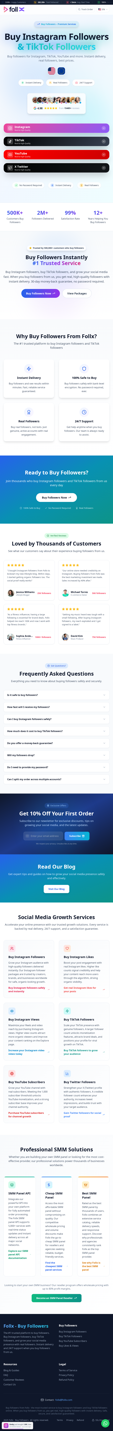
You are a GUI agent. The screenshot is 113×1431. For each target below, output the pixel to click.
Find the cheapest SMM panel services (53, 1266)
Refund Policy (66, 1379)
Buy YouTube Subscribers (73, 1341)
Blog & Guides (11, 1370)
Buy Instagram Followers (73, 1331)
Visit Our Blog (56, 889)
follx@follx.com (63, 1399)
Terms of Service (68, 1370)
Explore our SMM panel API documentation (18, 1254)
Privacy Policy (66, 1375)
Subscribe (75, 836)
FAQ (6, 1375)
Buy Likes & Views (69, 1345)
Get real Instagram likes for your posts (80, 989)
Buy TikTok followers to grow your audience (81, 1052)
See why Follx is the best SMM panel (91, 1266)
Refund (80, 1420)
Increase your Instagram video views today (26, 1052)
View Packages (77, 293)
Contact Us (10, 1384)
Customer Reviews (14, 1379)
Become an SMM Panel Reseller (54, 1298)
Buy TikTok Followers (70, 1336)
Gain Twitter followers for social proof (82, 1114)
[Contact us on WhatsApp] (105, 1423)
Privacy (69, 1420)
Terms (60, 1420)
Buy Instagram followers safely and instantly (26, 989)
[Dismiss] (35, 1422)
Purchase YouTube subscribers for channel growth (26, 1114)
